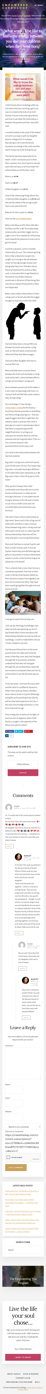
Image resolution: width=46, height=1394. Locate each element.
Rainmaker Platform (35, 1388)
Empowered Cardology (15, 6)
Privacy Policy (23, 1389)
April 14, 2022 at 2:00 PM (35, 983)
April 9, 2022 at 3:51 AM (25, 808)
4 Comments (24, 59)
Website (8, 1112)
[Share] (6, 735)
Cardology (8, 54)
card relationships (23, 219)
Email (8, 1098)
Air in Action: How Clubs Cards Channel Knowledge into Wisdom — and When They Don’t (21, 1203)
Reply (9, 846)
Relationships (10, 57)
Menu (40, 5)
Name (8, 1085)
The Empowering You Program (23, 1281)
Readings (38, 54)
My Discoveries (24, 54)
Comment (9, 1046)
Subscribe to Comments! (22, 1141)
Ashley (27, 856)
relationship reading (14, 408)
